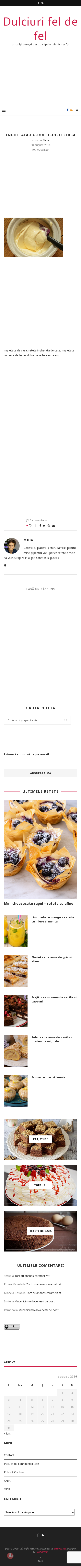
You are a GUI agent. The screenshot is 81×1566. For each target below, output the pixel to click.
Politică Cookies (14, 1472)
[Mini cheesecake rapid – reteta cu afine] (40, 849)
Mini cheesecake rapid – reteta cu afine (38, 903)
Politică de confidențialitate (21, 1464)
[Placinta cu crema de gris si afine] (16, 971)
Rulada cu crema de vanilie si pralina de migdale (52, 1039)
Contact (9, 1455)
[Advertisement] (40, 78)
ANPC (7, 1481)
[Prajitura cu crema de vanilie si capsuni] (16, 1011)
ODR (7, 1489)
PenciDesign (42, 1552)
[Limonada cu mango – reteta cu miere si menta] (16, 931)
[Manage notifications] (10, 1556)
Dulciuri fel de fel (40, 28)
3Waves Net (60, 1548)
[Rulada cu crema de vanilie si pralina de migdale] (16, 1051)
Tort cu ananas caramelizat (32, 1276)
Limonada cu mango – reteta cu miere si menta (52, 919)
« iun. (7, 1433)
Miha (46, 140)
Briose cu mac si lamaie (48, 1077)
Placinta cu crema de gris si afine (51, 959)
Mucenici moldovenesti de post (35, 1301)
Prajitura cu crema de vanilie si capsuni (53, 999)
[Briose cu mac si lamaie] (16, 1091)
